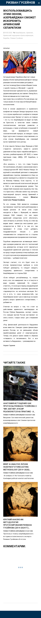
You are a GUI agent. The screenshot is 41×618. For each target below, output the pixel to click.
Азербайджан (20, 33)
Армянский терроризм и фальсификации (18, 35)
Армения (29, 33)
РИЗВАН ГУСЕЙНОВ (20, 2)
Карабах (6, 38)
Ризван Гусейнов (16, 38)
